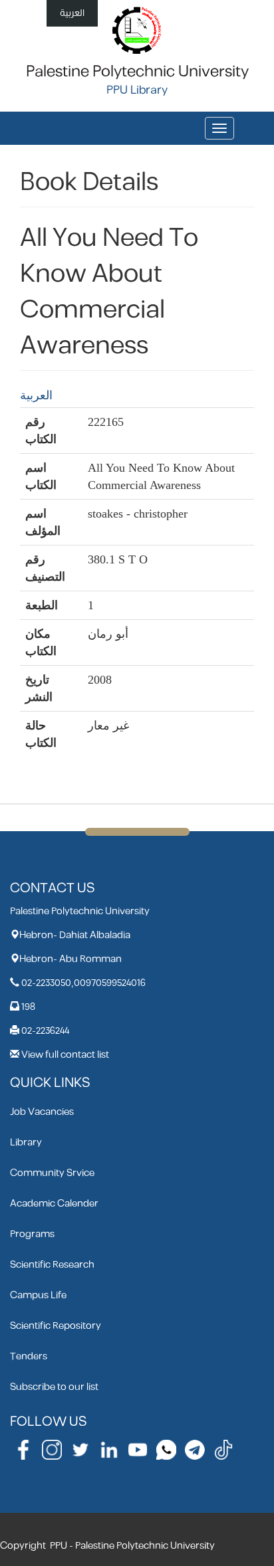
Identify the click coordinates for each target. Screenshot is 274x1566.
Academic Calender (54, 1203)
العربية (72, 13)
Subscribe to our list (54, 1387)
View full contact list (65, 1054)
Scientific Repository (55, 1325)
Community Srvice (52, 1173)
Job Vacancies (42, 1112)
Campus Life (38, 1295)
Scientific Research (52, 1264)
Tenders (28, 1356)
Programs (32, 1234)
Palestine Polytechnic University (137, 72)
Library (26, 1142)
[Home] (137, 29)
